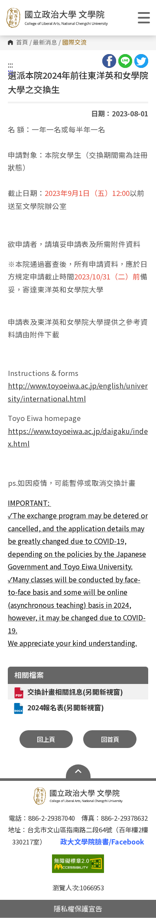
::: (10, 64)
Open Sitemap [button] (78, 771)
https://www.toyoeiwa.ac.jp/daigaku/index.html (78, 437)
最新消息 (45, 42)
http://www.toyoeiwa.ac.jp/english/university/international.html (78, 392)
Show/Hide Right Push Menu (144, 17)
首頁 (22, 42)
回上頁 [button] (46, 739)
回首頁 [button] (110, 739)
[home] (57, 18)
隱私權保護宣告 (78, 908)
